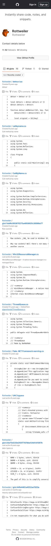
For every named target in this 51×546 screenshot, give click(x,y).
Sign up (44, 4)
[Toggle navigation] (3, 4)
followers (10, 50)
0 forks (14, 92)
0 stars (36, 92)
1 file (6, 92)
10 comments (26, 497)
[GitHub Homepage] (17, 539)
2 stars (35, 403)
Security (24, 530)
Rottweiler (6, 81)
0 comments (25, 92)
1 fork (14, 403)
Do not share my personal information (25, 535)
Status (31, 530)
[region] (25, 107)
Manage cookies (32, 532)
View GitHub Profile (25, 58)
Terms (8, 530)
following (22, 50)
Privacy (16, 530)
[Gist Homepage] (17, 4)
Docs (14, 532)
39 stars (38, 497)
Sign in (32, 4)
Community (40, 530)
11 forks (15, 497)
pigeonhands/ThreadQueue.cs (13, 309)
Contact (21, 532)
